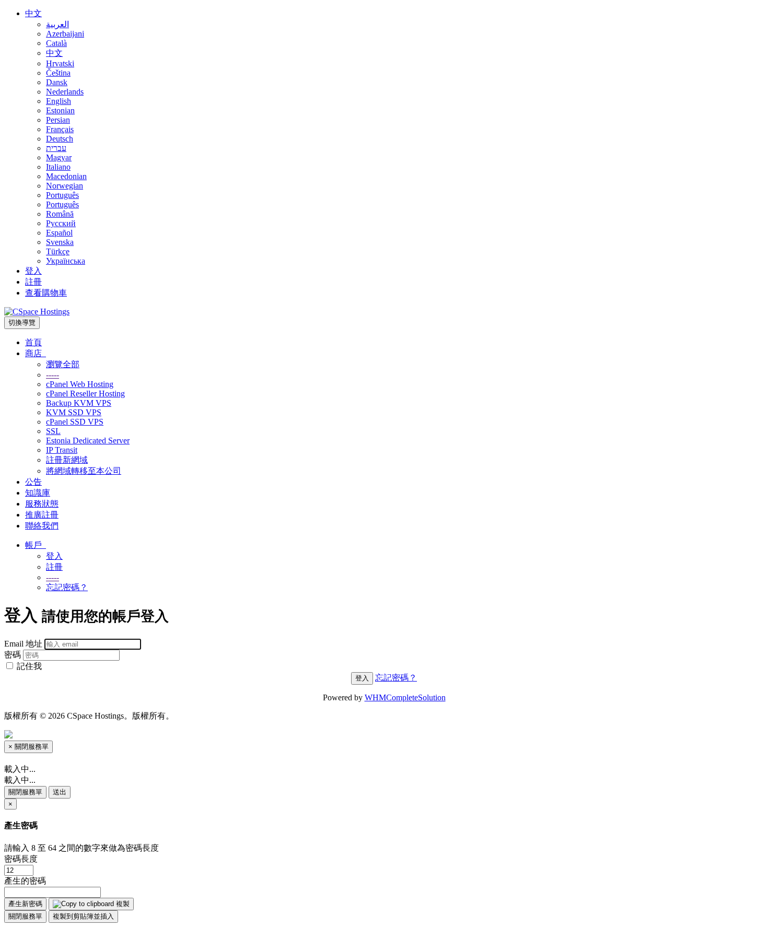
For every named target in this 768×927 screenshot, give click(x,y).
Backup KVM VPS (78, 402)
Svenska (60, 242)
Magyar (59, 157)
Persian (58, 119)
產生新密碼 (25, 904)
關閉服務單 (25, 792)
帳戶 (35, 545)
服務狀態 (42, 503)
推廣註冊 (42, 514)
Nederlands (65, 91)
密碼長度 (21, 858)
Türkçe (57, 251)
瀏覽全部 (62, 364)
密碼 (12, 654)
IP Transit (61, 449)
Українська (65, 260)
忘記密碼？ (67, 587)
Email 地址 (23, 643)
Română (60, 213)
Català (56, 43)
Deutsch (59, 138)
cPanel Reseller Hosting (85, 393)
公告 (33, 481)
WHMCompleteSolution (405, 697)
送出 (59, 792)
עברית (56, 148)
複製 (122, 904)
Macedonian (66, 176)
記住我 (28, 666)
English (58, 101)
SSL (53, 431)
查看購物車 (46, 292)
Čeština (58, 72)
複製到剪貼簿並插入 (83, 916)
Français (60, 129)
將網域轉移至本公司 (83, 470)
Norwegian (64, 185)
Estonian (60, 110)
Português (62, 195)
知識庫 (37, 492)
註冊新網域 (67, 459)
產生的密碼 (25, 880)
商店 (35, 353)
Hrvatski (60, 63)
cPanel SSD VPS (74, 421)
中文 (33, 13)
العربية (57, 24)
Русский (61, 223)
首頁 (33, 342)
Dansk (56, 82)
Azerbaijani (65, 33)
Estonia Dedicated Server (88, 440)
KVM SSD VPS (73, 412)
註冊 (33, 281)
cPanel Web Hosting (79, 384)
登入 (33, 270)
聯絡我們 (42, 525)
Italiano (58, 166)
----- (52, 374)
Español (59, 232)
